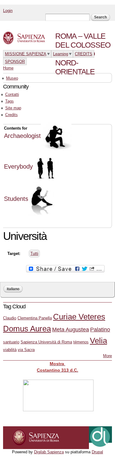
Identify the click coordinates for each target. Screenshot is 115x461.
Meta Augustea (70, 329)
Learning (60, 54)
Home (8, 68)
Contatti (12, 94)
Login (8, 10)
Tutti (34, 253)
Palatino (100, 329)
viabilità (10, 349)
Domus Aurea (27, 328)
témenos (81, 342)
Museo (12, 78)
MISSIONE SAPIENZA (25, 54)
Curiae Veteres (79, 316)
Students (16, 198)
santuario (11, 342)
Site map (13, 108)
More (107, 356)
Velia (98, 340)
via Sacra (26, 349)
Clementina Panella (34, 318)
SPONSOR (15, 61)
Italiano (13, 289)
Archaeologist (22, 135)
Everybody (18, 166)
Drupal (97, 452)
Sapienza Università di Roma (46, 342)
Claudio (9, 318)
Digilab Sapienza (49, 452)
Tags (9, 101)
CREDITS (83, 54)
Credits (11, 114)
